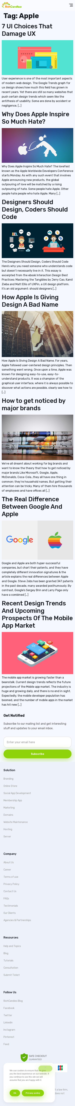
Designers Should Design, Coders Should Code (35, 209)
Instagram (9, 1029)
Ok (14, 1093)
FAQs (6, 898)
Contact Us (9, 891)
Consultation (10, 967)
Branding (8, 778)
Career (7, 869)
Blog (5, 953)
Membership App (12, 800)
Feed (6, 1044)
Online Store (10, 786)
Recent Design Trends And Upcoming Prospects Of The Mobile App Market (37, 614)
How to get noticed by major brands (33, 404)
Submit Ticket (11, 975)
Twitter (7, 1015)
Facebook (8, 1008)
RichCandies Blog (13, 1000)
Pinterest (8, 1037)
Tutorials (8, 960)
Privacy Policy (11, 884)
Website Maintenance (15, 822)
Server (7, 836)
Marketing (9, 807)
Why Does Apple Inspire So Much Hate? (35, 117)
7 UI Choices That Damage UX (27, 30)
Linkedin (8, 1022)
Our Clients (9, 913)
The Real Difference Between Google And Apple (32, 506)
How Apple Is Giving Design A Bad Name (30, 300)
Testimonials (10, 905)
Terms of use (10, 876)
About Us (8, 862)
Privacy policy (33, 1093)
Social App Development (17, 793)
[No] (45, 1068)
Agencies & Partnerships (17, 920)
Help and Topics (12, 946)
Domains (8, 814)
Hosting (7, 829)
